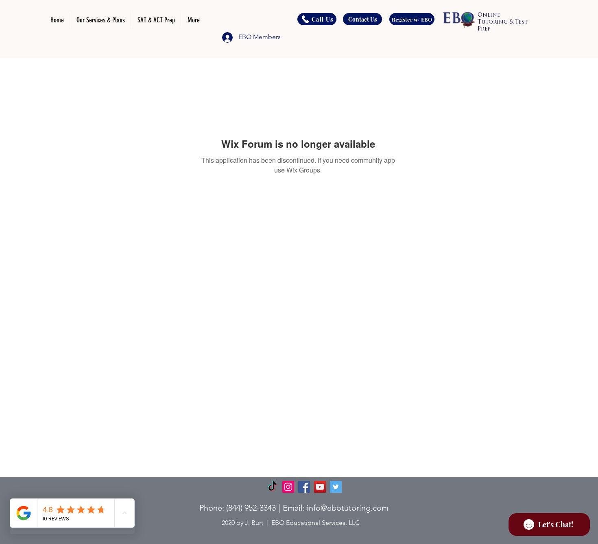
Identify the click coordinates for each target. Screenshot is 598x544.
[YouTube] (320, 487)
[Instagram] (288, 487)
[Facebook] (304, 487)
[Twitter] (336, 487)
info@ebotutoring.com (347, 508)
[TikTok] (272, 487)
